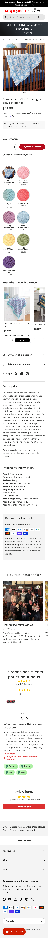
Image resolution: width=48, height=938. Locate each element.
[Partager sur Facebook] (22, 373)
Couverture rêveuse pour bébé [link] (17, 325)
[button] (38, 17)
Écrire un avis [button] (24, 806)
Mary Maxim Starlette (31, 436)
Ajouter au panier (32, 147)
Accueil (5, 39)
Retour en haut (24, 841)
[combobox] (24, 17)
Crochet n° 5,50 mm (29, 439)
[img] (24, 681)
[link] (17, 304)
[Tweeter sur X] (16, 373)
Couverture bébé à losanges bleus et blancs (27, 39)
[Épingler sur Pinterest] (27, 373)
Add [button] (22, 340)
